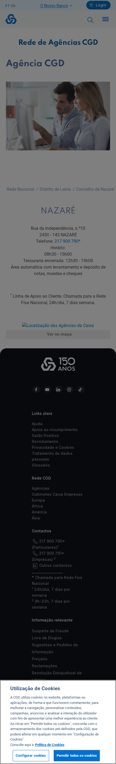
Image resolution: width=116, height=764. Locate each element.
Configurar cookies (31, 755)
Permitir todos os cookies (77, 755)
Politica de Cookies (49, 745)
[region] (58, 722)
